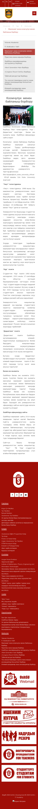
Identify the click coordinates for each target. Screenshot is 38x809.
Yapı (17, 26)
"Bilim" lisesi (5, 599)
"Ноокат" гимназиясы (9, 606)
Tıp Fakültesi (6, 511)
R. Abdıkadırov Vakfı (12, 47)
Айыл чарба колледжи (9, 548)
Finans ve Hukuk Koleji (9, 539)
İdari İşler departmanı (9, 617)
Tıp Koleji (4, 536)
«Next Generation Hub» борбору (17, 67)
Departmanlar (7, 612)
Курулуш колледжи (8, 550)
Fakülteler (5, 503)
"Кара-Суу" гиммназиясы (10, 609)
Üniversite (6, 26)
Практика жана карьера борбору (18, 57)
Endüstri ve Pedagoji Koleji (10, 546)
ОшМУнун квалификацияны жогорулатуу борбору (15, 62)
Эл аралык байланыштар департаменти (15, 622)
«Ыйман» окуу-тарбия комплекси (13, 604)
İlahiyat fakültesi (7, 513)
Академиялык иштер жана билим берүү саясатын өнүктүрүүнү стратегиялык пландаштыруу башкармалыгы (18, 627)
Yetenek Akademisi (11, 42)
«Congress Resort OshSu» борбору (18, 72)
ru (7, 2)
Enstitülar (5, 554)
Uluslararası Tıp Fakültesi (10, 515)
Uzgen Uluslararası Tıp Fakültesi (12, 541)
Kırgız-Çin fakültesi (8, 508)
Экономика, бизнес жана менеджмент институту (18, 569)
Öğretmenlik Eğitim (8, 562)
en (10, 2)
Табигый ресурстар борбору (16, 76)
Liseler (4, 594)
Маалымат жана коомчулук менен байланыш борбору (18, 52)
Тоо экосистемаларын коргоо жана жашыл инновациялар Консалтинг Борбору (19, 82)
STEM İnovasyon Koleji (9, 543)
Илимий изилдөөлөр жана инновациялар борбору (15, 89)
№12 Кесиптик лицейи (9, 601)
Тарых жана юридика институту (12, 576)
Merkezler (28, 26)
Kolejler (4, 529)
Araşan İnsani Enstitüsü (9, 559)
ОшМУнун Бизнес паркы (10, 620)
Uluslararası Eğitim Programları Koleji (14, 534)
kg (3, 2)
